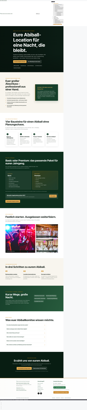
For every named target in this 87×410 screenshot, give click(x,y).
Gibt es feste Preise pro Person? (13, 332)
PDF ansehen (53, 196)
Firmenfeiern (57, 5)
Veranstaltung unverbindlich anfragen (61, 392)
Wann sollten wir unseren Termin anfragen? (15, 336)
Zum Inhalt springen (3, 0)
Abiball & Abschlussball (58, 4)
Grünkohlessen (59, 14)
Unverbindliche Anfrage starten (24, 368)
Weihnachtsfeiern (57, 6)
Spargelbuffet (59, 13)
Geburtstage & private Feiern (59, 7)
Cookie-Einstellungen (67, 397)
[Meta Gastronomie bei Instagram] (41, 393)
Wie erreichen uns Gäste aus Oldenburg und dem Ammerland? (19, 344)
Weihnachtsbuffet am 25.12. (59, 21)
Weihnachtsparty (57, 20)
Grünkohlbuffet (59, 15)
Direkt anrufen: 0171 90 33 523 (39, 368)
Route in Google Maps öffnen (21, 390)
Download (62, 397)
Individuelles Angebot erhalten (13, 201)
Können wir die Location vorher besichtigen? (16, 340)
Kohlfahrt (56, 19)
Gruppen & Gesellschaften (59, 8)
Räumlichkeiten (56, 17)
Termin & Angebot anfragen (19, 61)
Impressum (53, 397)
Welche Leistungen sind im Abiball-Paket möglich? (17, 328)
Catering (39, 386)
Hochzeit (55, 16)
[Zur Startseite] (25, 381)
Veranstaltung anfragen (57, 24)
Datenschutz (58, 397)
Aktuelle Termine (56, 18)
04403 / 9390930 (58, 383)
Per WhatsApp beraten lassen (34, 61)
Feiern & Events (56, 3)
